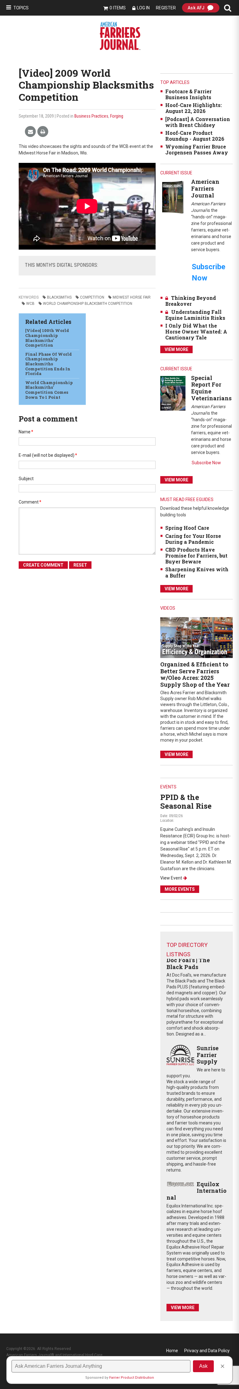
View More (176, 349)
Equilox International (196, 1190)
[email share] (30, 132)
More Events (180, 889)
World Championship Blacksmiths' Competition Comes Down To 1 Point (49, 390)
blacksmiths (59, 297)
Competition (92, 297)
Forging (116, 116)
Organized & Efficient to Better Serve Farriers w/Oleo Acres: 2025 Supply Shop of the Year (195, 674)
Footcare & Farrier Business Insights (188, 94)
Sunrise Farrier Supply (207, 1054)
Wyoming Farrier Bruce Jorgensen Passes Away (196, 149)
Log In (143, 7)
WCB (30, 303)
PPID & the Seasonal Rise (186, 801)
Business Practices (91, 116)
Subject (26, 478)
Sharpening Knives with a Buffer (196, 572)
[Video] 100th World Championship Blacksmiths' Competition (47, 338)
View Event (171, 877)
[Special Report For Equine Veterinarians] (172, 393)
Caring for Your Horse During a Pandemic (193, 539)
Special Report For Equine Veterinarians (211, 388)
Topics (21, 7)
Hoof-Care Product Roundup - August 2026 (194, 135)
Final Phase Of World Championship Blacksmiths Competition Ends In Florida (48, 363)
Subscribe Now (206, 462)
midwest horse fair (132, 297)
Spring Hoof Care (187, 527)
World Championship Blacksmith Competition (87, 303)
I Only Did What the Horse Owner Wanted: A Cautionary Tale (196, 331)
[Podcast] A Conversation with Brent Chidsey (197, 122)
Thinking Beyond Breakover (190, 301)
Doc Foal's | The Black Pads (188, 963)
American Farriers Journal (205, 188)
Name (26, 431)
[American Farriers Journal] (172, 197)
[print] (42, 132)
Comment (30, 502)
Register (166, 7)
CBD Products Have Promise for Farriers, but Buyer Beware (196, 555)
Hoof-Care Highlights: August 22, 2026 (193, 108)
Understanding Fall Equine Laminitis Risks (195, 315)
